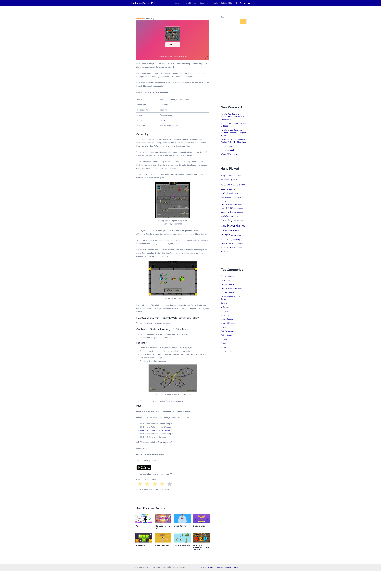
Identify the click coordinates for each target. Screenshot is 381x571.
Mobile (215, 3)
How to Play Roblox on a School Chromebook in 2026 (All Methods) (232, 116)
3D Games (231, 175)
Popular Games (227, 339)
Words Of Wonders (229, 154)
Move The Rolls (162, 545)
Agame (233, 179)
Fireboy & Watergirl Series (231, 204)
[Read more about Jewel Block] (143, 538)
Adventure (225, 180)
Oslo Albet (231, 230)
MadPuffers (225, 216)
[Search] (243, 21)
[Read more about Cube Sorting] (182, 518)
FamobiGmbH (233, 201)
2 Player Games (227, 276)
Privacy (228, 567)
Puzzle (225, 235)
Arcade (225, 184)
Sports (223, 248)
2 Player (163, 120)
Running (229, 240)
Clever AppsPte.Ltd (226, 197)
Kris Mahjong (226, 146)
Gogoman (240, 208)
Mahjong (234, 216)
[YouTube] (249, 3)
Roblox (239, 235)
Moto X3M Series (238, 221)
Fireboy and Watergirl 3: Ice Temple (155, 430)
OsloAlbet (224, 230)
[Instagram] (236, 3)
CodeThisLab (236, 197)
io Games (231, 212)
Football (223, 208)
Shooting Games (227, 351)
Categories (203, 3)
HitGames (223, 212)
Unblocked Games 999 (143, 3)
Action (239, 176)
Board (242, 184)
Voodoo (239, 248)
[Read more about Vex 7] (143, 518)
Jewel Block (141, 545)
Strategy (231, 247)
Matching (226, 220)
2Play (223, 176)
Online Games (226, 335)
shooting (236, 240)
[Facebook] (240, 3)
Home (176, 3)
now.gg (224, 327)
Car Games (227, 193)
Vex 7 (138, 526)
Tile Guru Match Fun (162, 527)
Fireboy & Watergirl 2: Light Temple (201, 547)
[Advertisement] (233, 64)
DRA (228, 201)
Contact (236, 567)
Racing (233, 235)
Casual (236, 193)
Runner (223, 240)
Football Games (227, 292)
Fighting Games (227, 284)
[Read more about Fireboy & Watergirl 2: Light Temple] (201, 538)
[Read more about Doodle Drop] (201, 518)
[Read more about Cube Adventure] (182, 538)
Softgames (239, 243)
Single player (231, 243)
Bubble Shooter (227, 189)
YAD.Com (224, 252)
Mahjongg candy (228, 150)
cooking (223, 201)
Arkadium (234, 185)
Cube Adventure (182, 545)
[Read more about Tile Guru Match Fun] (163, 518)
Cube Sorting (180, 526)
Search (224, 17)
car (235, 189)
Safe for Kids (226, 3)
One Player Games (233, 225)
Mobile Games (227, 319)
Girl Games (231, 208)
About (210, 567)
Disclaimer (219, 567)
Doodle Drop (199, 526)
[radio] (140, 484)
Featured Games (189, 3)
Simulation (224, 243)
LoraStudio (240, 212)
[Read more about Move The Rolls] (163, 538)
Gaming (224, 303)
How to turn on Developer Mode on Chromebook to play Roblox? (233, 132)
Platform (237, 230)
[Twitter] (245, 3)
